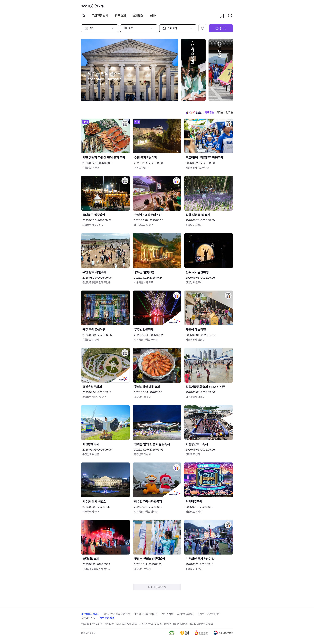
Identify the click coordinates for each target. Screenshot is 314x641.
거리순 (220, 112)
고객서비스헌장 (185, 613)
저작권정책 (167, 613)
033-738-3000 (130, 623)
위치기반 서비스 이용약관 (117, 613)
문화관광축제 (100, 16)
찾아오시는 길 (88, 617)
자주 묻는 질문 (107, 617)
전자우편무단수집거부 (208, 613)
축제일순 (209, 112)
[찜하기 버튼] (221, 15)
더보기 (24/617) (157, 587)
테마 (153, 16)
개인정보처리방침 (90, 613)
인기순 (229, 112)
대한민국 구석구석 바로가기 (92, 6)
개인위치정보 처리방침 (146, 613)
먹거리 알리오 (193, 112)
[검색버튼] (230, 15)
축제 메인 (83, 16)
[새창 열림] (171, 634)
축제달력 (138, 16)
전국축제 (120, 16)
